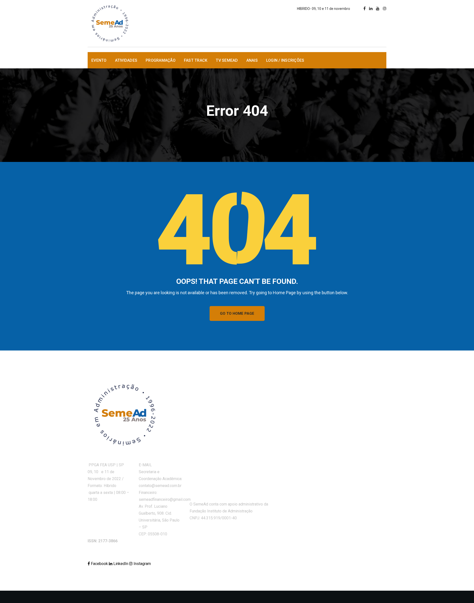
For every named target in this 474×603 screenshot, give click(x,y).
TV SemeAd (227, 60)
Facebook (99, 563)
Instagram (142, 563)
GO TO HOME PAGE (237, 313)
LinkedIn (120, 563)
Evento (99, 60)
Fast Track (196, 60)
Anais (252, 60)
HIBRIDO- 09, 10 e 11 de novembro (323, 9)
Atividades (126, 60)
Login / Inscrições (285, 60)
